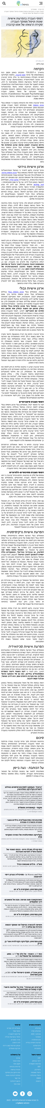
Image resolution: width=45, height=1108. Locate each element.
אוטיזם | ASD (36, 1034)
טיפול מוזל (16, 1031)
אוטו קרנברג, (20, 74)
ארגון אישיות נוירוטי (9, 172)
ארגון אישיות (38, 105)
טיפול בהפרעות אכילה (12, 1037)
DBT (39, 1067)
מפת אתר (17, 1084)
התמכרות (37, 1048)
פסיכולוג (38, 1028)
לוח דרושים (16, 1042)
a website (22, 1103)
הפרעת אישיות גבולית (33, 1042)
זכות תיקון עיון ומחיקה (12, 1072)
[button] (4, 3)
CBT (39, 1058)
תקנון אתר (16, 1064)
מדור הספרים (15, 1040)
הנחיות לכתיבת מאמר (13, 1075)
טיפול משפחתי (36, 1072)
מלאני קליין (14, 179)
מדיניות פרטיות (15, 1067)
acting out (39, 184)
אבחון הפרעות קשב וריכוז (11, 1045)
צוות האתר (16, 1061)
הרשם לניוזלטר (15, 1081)
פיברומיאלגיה (36, 1040)
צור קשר (17, 1078)
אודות (18, 1058)
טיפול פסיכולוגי (35, 1075)
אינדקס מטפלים (14, 1048)
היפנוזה (38, 1081)
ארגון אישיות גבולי (16, 291)
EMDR (39, 1078)
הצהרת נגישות (15, 1069)
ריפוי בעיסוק (36, 1061)
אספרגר (38, 1037)
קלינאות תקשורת (35, 1064)
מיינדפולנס (37, 1045)
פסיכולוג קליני (36, 1031)
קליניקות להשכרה (14, 1034)
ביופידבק (38, 1069)
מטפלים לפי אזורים (13, 1028)
